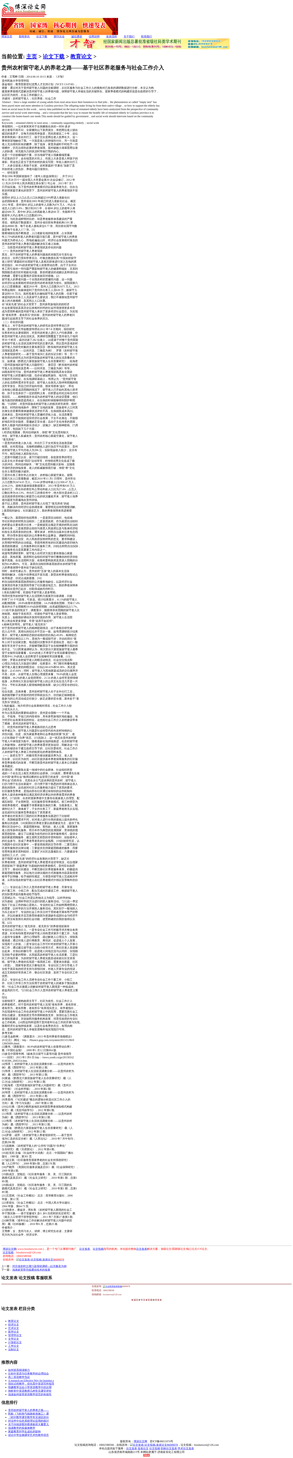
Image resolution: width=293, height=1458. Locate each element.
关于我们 (129, 36)
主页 (31, 56)
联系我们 (146, 36)
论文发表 (84, 1248)
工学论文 (13, 1346)
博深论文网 (9, 1248)
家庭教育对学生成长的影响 (24, 1431)
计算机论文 (15, 1342)
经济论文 (13, 1324)
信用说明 (94, 36)
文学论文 (13, 1338)
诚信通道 (76, 36)
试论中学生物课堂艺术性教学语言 (28, 1435)
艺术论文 (13, 1328)
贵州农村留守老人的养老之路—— (28, 1410)
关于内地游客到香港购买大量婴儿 (28, 1424)
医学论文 (13, 1331)
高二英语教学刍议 (19, 1377)
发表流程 (111, 36)
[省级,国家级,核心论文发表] (59, 34)
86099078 (172, 1444)
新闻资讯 (24, 36)
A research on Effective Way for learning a (31, 1380)
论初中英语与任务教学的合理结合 (28, 1373)
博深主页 (6, 36)
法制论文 (13, 1349)
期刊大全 (59, 36)
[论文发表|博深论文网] (24, 17)
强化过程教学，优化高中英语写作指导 (31, 1383)
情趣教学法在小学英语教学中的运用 (30, 1387)
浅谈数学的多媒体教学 (21, 1427)
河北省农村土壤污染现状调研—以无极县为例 (39, 1266)
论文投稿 (98, 1248)
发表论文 (143, 1448)
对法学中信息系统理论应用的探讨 (28, 1420)
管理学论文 (15, 1335)
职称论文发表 (169, 1448)
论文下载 (41, 36)
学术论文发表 (186, 1448)
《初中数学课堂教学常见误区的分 (28, 1417)
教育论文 (81, 56)
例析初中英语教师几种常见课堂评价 (30, 1390)
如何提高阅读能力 (19, 1370)
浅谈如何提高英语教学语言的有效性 (30, 1394)
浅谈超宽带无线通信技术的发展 (31, 1269)
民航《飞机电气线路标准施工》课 (28, 1413)
